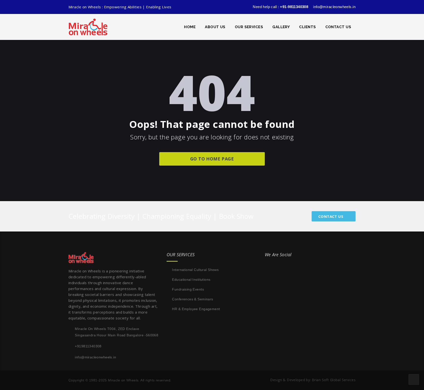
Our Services (249, 27)
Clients (307, 27)
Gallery (281, 27)
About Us (215, 27)
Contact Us (338, 27)
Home (190, 27)
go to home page (212, 159)
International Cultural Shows (195, 270)
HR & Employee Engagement (196, 309)
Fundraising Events (188, 289)
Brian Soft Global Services (334, 380)
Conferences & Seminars (192, 299)
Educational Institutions (191, 279)
